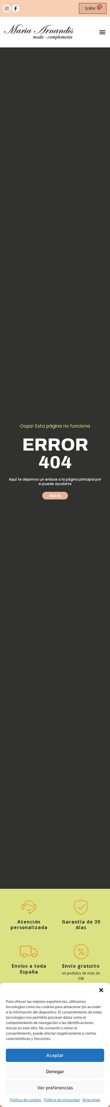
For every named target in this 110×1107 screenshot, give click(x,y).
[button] (101, 990)
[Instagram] (7, 8)
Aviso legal (91, 1100)
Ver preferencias (55, 1088)
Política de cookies (25, 1100)
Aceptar (55, 1055)
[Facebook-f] (16, 8)
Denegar (55, 1071)
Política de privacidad (61, 1100)
